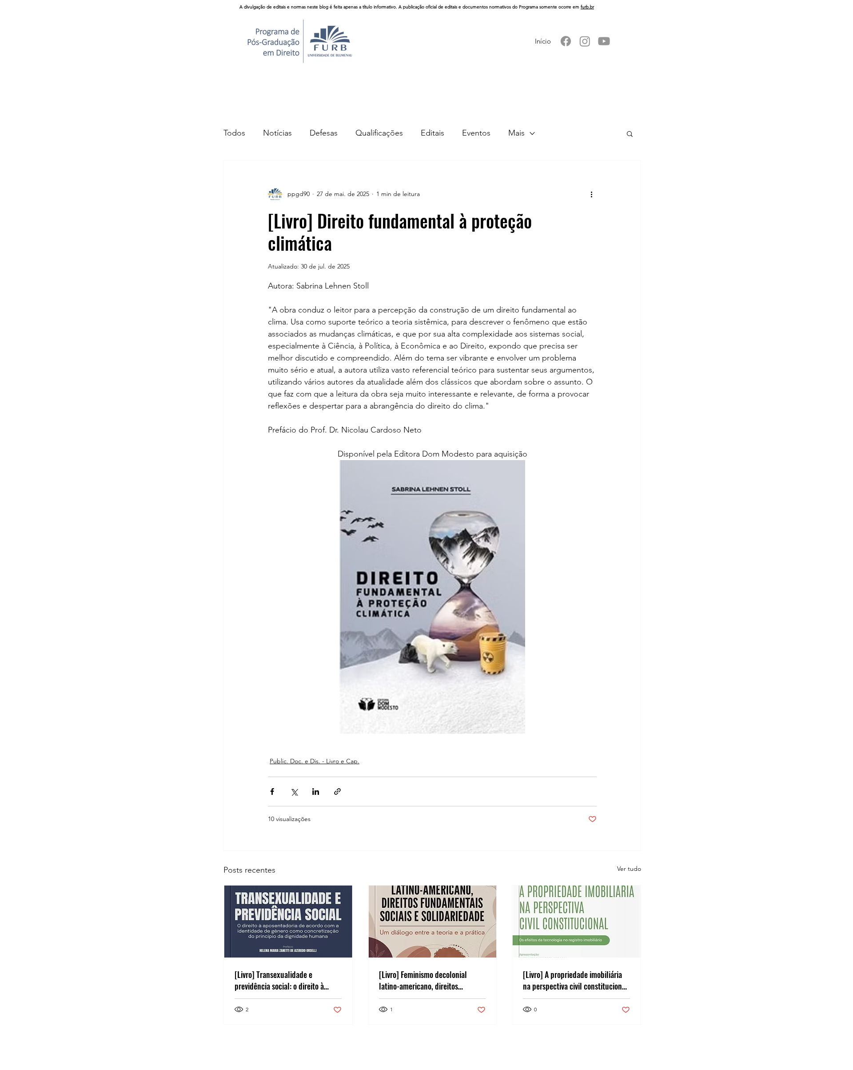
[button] (630, 133)
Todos (234, 133)
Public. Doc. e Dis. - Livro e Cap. (314, 761)
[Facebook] (566, 41)
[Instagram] (585, 41)
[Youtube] (604, 41)
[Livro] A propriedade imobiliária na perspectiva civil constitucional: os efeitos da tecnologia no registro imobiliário (576, 980)
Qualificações (379, 133)
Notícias (277, 133)
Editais (432, 133)
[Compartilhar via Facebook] (272, 791)
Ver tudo (629, 869)
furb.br (587, 7)
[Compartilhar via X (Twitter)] (294, 791)
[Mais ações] (591, 194)
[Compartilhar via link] (337, 791)
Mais (516, 133)
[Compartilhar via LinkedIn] (315, 791)
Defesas (324, 133)
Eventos (476, 133)
